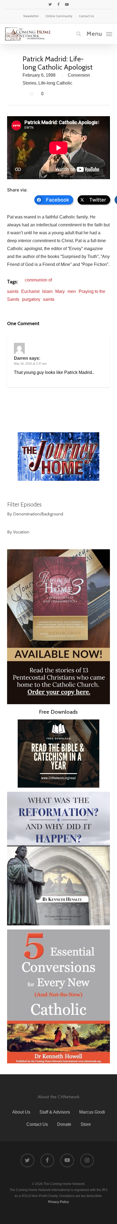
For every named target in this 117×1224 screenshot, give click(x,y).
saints (48, 299)
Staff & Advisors (54, 1112)
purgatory (31, 299)
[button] (99, 33)
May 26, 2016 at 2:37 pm (30, 363)
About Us (21, 1112)
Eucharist (30, 291)
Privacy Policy (58, 1202)
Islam (47, 291)
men (71, 291)
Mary (60, 291)
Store (86, 1124)
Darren (21, 358)
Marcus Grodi (92, 1112)
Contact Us (37, 1124)
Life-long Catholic (55, 83)
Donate (64, 1124)
